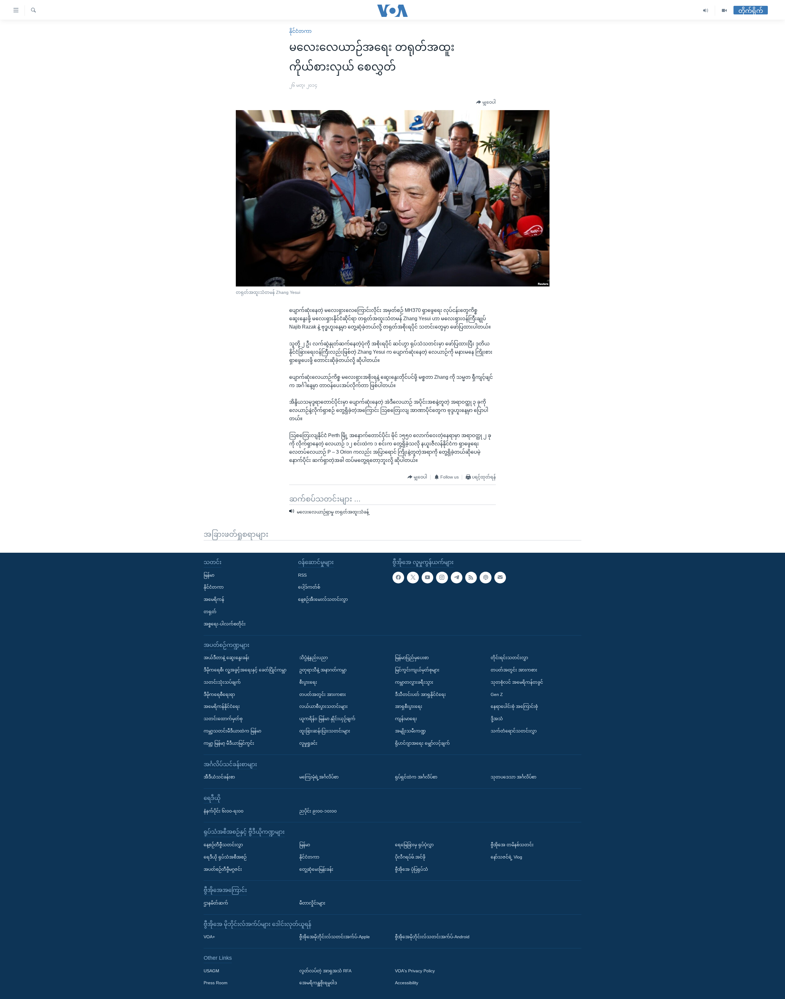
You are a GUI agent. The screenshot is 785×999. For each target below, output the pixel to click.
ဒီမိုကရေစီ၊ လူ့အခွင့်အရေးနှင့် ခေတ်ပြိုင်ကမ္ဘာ (245, 669)
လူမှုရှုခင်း (308, 743)
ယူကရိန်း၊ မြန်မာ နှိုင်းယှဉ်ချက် (327, 718)
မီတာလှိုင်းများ (312, 903)
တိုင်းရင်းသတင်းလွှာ (509, 657)
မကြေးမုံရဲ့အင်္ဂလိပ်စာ (319, 776)
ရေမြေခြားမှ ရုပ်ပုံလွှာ (414, 844)
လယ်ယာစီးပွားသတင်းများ (323, 706)
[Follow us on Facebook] (398, 577)
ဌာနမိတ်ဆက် (216, 903)
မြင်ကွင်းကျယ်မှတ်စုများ (417, 669)
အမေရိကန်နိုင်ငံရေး (222, 706)
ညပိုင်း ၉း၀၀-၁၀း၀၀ (318, 811)
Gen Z (497, 694)
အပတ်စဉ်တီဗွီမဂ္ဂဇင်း (223, 869)
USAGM (211, 970)
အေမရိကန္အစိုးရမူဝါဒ (318, 983)
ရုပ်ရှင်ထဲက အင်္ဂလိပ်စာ (416, 776)
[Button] (486, 102)
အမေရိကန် (214, 599)
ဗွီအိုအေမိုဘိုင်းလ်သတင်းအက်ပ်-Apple (334, 937)
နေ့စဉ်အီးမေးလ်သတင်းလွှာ (323, 599)
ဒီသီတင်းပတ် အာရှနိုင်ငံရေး (420, 694)
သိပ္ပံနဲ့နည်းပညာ (313, 657)
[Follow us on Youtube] (427, 577)
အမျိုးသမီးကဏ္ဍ (410, 730)
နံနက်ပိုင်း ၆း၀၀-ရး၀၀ (223, 811)
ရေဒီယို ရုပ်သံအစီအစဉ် (225, 857)
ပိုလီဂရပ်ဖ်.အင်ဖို (410, 857)
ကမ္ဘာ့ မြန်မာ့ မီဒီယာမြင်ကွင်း (229, 743)
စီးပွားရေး (308, 682)
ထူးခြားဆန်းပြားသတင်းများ (324, 730)
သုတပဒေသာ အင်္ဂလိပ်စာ (513, 776)
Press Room (216, 983)
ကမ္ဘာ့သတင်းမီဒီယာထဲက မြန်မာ (232, 730)
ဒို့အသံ (497, 718)
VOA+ (209, 937)
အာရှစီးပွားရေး (408, 706)
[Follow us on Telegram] (456, 577)
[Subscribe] (500, 577)
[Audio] (705, 11)
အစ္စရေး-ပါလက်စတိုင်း (225, 623)
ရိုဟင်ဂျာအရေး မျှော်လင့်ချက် (422, 743)
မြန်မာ (209, 575)
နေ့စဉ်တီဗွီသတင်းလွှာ (223, 844)
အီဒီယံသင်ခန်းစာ (219, 776)
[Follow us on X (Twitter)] (413, 577)
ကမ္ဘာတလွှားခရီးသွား (414, 682)
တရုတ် (210, 611)
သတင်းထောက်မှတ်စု (223, 718)
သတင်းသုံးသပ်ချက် (222, 682)
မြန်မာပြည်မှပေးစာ (412, 657)
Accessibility (406, 983)
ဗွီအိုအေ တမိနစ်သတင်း (512, 844)
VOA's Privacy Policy (415, 970)
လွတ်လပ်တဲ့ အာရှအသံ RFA (325, 970)
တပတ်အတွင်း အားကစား (322, 694)
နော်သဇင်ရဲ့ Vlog (506, 857)
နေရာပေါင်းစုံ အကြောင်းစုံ (514, 706)
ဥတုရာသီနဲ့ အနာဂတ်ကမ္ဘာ (323, 669)
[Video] (724, 11)
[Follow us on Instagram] (442, 577)
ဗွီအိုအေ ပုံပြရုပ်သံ (411, 869)
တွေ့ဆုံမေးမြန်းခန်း (316, 869)
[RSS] (471, 577)
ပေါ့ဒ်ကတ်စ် (309, 587)
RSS (302, 575)
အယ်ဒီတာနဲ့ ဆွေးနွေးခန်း (226, 657)
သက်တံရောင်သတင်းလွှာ (514, 730)
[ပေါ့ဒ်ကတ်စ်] (485, 577)
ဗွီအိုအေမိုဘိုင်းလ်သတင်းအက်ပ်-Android (432, 937)
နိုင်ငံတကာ (300, 31)
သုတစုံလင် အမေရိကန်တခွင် (517, 682)
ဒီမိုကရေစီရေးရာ (219, 694)
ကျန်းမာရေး (406, 718)
